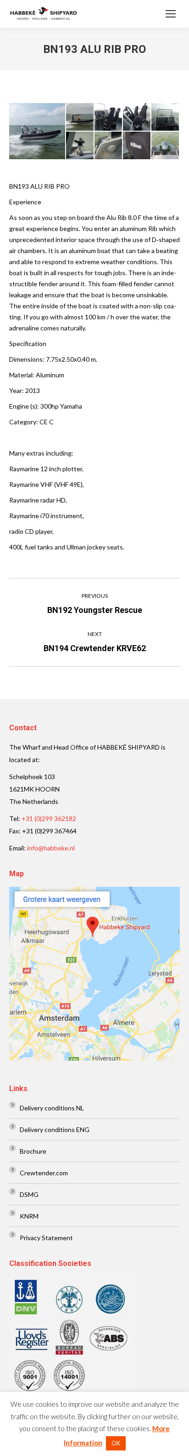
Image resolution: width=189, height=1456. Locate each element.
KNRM (29, 1216)
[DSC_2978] (108, 146)
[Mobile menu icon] (170, 14)
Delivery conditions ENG (54, 1129)
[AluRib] (37, 131)
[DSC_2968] (165, 117)
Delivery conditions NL (52, 1108)
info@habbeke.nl (51, 848)
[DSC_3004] (80, 146)
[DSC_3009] (137, 146)
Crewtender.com (44, 1173)
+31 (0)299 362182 (49, 818)
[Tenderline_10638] (80, 117)
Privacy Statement (46, 1238)
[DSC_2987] (165, 146)
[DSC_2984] (137, 117)
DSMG (29, 1194)
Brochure (33, 1151)
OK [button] (115, 1443)
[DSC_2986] (108, 117)
